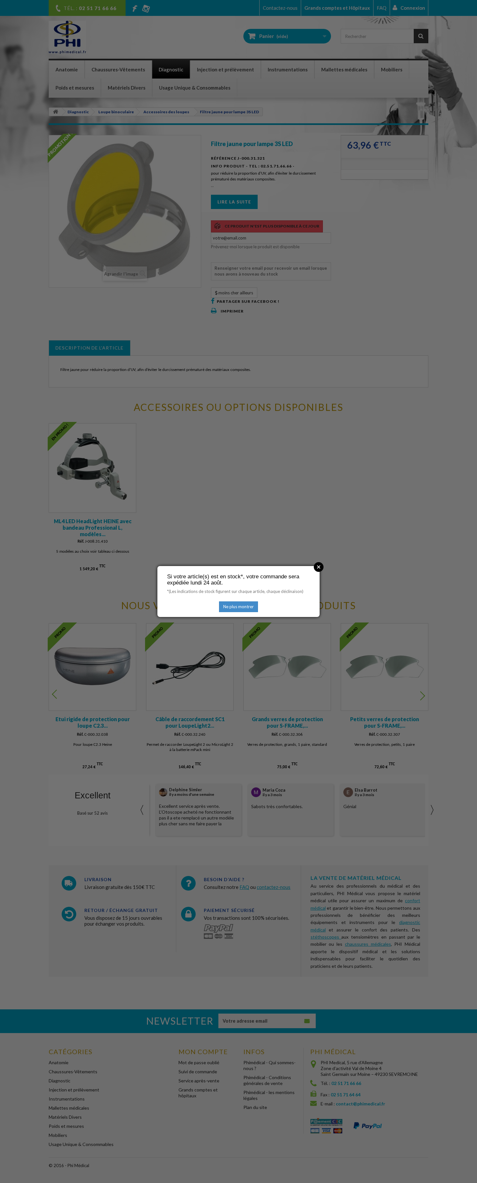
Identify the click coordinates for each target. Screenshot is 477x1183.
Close (319, 567)
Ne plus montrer (238, 606)
